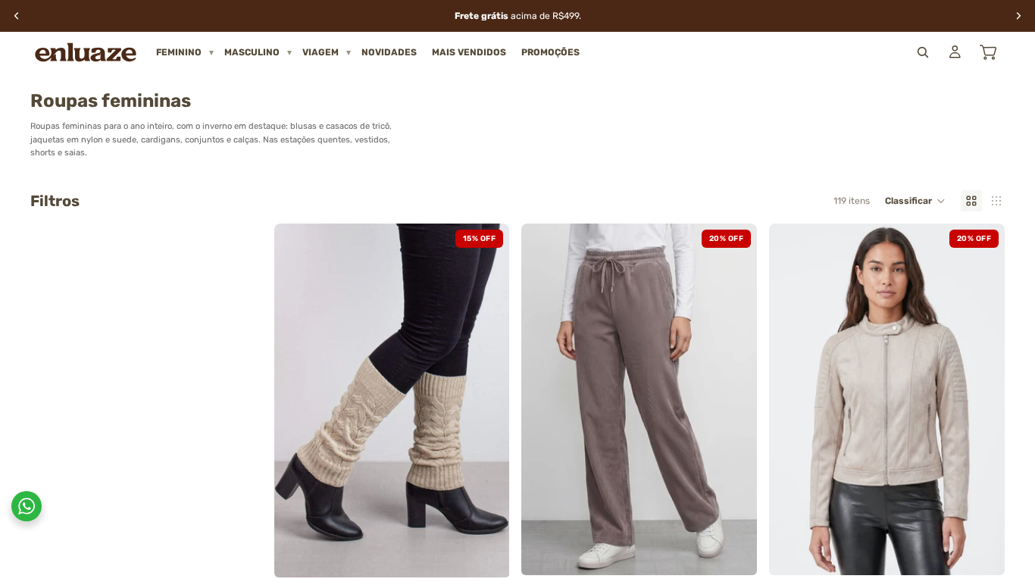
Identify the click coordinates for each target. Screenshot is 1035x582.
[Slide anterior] (297, 401)
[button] (915, 200)
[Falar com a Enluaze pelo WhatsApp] (26, 506)
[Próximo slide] (486, 401)
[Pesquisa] (923, 52)
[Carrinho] (988, 52)
